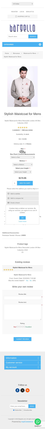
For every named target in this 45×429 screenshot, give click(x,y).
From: (11, 278)
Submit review (22, 339)
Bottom (22, 161)
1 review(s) (16, 130)
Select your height (22, 168)
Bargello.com (19, 427)
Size (22, 149)
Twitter (22, 390)
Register (14, 11)
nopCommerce (27, 422)
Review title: (22, 294)
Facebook (17, 390)
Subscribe (18, 410)
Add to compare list (16, 198)
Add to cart (25, 183)
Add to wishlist (15, 194)
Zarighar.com (30, 427)
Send (32, 406)
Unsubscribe (28, 410)
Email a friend (15, 203)
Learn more (22, 221)
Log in (22, 11)
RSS (28, 390)
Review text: (23, 302)
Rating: (22, 323)
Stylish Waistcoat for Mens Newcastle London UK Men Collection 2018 (22, 249)
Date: (21, 278)
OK (22, 218)
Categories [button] (8, 44)
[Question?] (38, 421)
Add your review (27, 130)
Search (33, 36)
